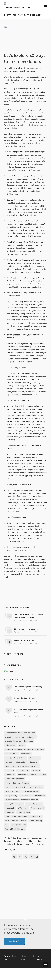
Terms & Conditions (37, 958)
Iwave (29, 787)
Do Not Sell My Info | (10, 958)
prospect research (23, 812)
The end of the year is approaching (28, 686)
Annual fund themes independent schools (20, 737)
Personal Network (37, 808)
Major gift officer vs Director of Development (21, 799)
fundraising (9, 770)
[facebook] (20, 856)
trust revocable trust (19, 820)
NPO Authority (23, 808)
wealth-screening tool (38, 562)
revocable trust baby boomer (16, 816)
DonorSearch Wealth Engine (15, 758)
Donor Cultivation (11, 753)
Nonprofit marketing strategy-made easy (28, 711)
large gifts (9, 791)
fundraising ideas (23, 770)
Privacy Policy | (23, 958)
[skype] (14, 856)
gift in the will (10, 774)
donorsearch (25, 753)
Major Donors (25, 795)
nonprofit (19, 804)
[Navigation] (45, 5)
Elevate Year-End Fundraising (26, 629)
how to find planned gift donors (17, 783)
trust (7, 820)
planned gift (9, 812)
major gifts (9, 804)
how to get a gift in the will (15, 787)
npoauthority (10, 808)
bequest (21, 745)
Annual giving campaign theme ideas (19, 741)
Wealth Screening (35, 820)
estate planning (34, 758)
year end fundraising (18, 825)
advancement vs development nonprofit (20, 733)
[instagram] (31, 856)
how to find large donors (14, 779)
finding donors (32, 762)
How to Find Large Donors (24, 698)
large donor (38, 787)
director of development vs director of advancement (24, 749)
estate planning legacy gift (15, 762)
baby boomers (10, 745)
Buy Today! (14, 941)
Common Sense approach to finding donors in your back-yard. (28, 616)
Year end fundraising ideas (15, 829)
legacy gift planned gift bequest (27, 791)
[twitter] (25, 856)
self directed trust (36, 816)
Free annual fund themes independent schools (22, 766)
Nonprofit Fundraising (34, 804)
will (6, 825)
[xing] (36, 856)
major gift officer (39, 795)
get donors (36, 770)
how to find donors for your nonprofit (32, 774)
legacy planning (11, 795)
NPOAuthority (34, 170)
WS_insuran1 (20, 620)
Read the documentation (19, 844)
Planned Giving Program (24, 640)
